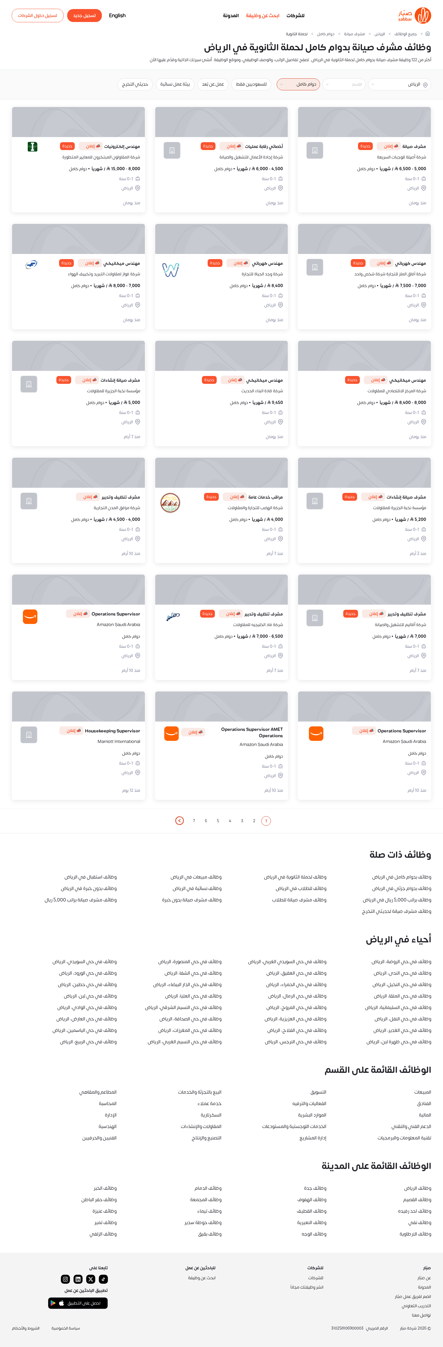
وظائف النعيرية (311, 1222)
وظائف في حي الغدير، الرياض (402, 1030)
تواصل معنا (421, 1315)
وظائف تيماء (209, 1211)
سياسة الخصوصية (66, 1328)
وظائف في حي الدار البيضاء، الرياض (187, 984)
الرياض (380, 34)
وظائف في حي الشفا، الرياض (193, 973)
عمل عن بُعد (213, 84)
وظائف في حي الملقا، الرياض (402, 996)
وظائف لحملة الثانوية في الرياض (295, 877)
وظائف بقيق (210, 1234)
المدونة (231, 16)
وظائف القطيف (311, 1211)
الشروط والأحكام (25, 1328)
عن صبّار (424, 1278)
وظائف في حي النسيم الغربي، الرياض (185, 1042)
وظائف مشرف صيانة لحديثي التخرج (396, 911)
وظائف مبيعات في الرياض (196, 877)
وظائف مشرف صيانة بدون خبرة (192, 900)
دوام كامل (326, 34)
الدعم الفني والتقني (411, 1126)
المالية (425, 1115)
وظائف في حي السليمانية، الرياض (398, 1007)
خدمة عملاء (209, 1103)
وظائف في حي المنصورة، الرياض (190, 962)
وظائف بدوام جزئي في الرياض (401, 888)
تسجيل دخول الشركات (37, 15)
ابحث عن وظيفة (262, 16)
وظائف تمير (105, 1222)
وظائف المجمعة (206, 1200)
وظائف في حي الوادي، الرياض (87, 1007)
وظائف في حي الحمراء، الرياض (296, 984)
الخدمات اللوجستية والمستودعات (294, 1126)
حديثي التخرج (135, 84)
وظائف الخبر (105, 1188)
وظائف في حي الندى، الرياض (402, 973)
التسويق (318, 1092)
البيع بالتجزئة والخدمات (200, 1092)
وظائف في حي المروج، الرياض (296, 1007)
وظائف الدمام (208, 1188)
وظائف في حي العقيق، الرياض (296, 973)
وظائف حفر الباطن (99, 1200)
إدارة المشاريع (313, 1138)
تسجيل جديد (84, 15)
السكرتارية (211, 1115)
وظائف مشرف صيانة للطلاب (299, 900)
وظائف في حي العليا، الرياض (193, 996)
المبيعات (422, 1092)
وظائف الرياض (417, 1188)
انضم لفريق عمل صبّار (413, 1296)
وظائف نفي (419, 1222)
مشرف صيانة (354, 34)
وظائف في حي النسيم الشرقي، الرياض (183, 1007)
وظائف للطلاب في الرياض (301, 888)
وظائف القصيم (417, 1200)
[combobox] (339, 84)
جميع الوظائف (405, 34)
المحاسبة (108, 1103)
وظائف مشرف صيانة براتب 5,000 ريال (81, 900)
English (117, 16)
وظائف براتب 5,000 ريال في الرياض (397, 900)
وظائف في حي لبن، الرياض (90, 996)
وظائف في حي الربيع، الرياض (88, 1042)
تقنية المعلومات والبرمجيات (404, 1138)
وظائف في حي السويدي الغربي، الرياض (287, 962)
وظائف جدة (315, 1188)
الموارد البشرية (312, 1115)
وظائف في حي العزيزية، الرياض (295, 1019)
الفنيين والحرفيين (99, 1138)
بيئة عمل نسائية (175, 84)
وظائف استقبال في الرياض (90, 877)
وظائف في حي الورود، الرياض (88, 973)
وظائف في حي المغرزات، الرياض (190, 1030)
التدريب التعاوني (416, 1306)
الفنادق (424, 1103)
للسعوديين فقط (251, 84)
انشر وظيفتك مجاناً (307, 1287)
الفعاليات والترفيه (309, 1103)
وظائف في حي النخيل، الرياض (401, 984)
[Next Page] (179, 821)
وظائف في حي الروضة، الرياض (401, 962)
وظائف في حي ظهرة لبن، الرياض (398, 1042)
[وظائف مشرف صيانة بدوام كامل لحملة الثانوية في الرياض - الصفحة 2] (179, 820)
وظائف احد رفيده (414, 1211)
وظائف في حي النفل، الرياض (403, 1019)
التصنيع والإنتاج (207, 1138)
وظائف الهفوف (311, 1200)
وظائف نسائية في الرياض (197, 888)
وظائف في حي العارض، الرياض (86, 1019)
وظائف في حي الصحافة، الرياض (190, 1019)
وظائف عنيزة (105, 1211)
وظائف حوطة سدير (203, 1222)
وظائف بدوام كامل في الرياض (401, 877)
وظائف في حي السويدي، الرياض (84, 962)
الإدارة (111, 1115)
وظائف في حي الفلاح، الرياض (296, 1030)
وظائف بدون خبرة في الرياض (89, 888)
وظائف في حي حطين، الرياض (87, 984)
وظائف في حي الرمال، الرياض (297, 996)
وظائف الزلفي (103, 1234)
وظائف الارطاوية (415, 1234)
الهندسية (108, 1126)
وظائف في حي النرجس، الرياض (295, 1042)
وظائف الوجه (314, 1234)
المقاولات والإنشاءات (201, 1126)
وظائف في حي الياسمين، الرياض (84, 1030)
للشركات (296, 16)
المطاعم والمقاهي (98, 1092)
